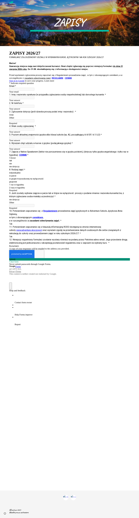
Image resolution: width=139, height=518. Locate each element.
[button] (3, 3)
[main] (69, 23)
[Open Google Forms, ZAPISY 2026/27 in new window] (125, 52)
